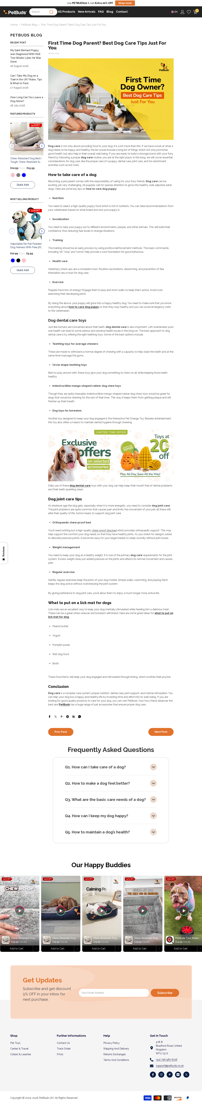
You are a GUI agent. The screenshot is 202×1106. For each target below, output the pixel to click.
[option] (27, 157)
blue (12, 260)
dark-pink (23, 175)
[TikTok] (178, 1075)
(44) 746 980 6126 (166, 1059)
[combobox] (43, 11)
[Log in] (182, 12)
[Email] (73, 716)
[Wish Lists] (189, 12)
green (18, 260)
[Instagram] (161, 1075)
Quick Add (23, 184)
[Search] (51, 12)
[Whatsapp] (79, 716)
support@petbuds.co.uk (170, 1065)
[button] (12, 146)
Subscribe (164, 993)
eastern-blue (12, 175)
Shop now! (125, 3)
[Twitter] (55, 716)
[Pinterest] (61, 716)
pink (23, 260)
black (18, 175)
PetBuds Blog (29, 24)
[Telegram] (67, 716)
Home (14, 24)
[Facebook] (49, 716)
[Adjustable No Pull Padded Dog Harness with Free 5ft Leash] (26, 138)
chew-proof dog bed (104, 530)
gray (29, 260)
